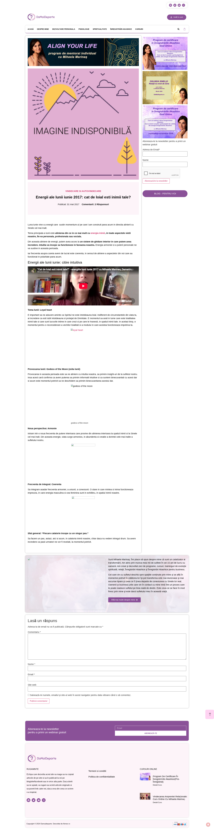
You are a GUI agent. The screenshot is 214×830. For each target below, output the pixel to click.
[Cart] (184, 29)
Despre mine (43, 29)
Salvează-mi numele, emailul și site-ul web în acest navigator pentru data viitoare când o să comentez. (80, 695)
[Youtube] (179, 5)
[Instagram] (183, 5)
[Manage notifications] (208, 825)
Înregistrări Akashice (121, 29)
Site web (32, 685)
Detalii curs (157, 785)
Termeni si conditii (97, 771)
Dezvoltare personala (63, 29)
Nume (31, 664)
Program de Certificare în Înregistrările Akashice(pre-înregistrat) (166, 779)
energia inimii (98, 233)
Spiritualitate (100, 29)
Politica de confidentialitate (101, 777)
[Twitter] (174, 5)
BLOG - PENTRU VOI (165, 193)
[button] (178, 29)
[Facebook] (170, 5)
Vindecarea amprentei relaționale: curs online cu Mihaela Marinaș (170, 798)
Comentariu (34, 632)
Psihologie (84, 29)
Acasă (31, 29)
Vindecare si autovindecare (83, 191)
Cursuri (139, 29)
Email (31, 674)
